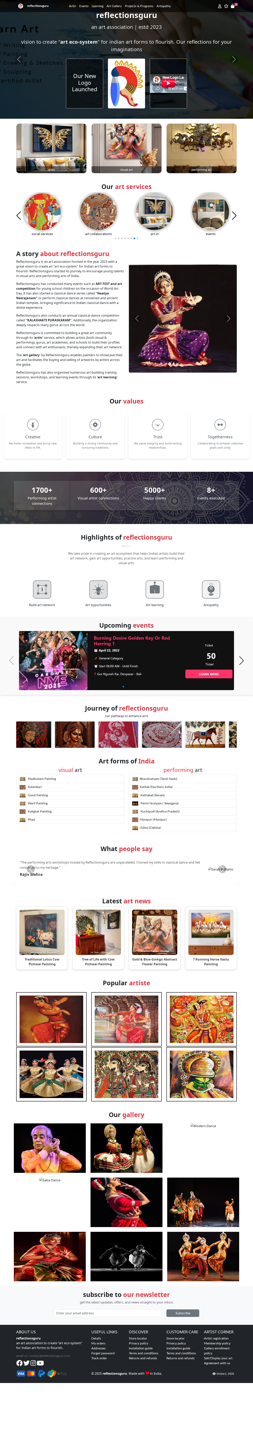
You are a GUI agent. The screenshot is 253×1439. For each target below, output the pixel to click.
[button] (123, 686)
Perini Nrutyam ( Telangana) (159, 803)
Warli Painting (37, 803)
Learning (97, 6)
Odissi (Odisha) (150, 827)
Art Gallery (114, 6)
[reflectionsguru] (20, 6)
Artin (72, 6)
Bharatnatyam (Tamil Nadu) (158, 778)
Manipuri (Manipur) (153, 819)
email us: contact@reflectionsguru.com (43, 1426)
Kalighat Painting (39, 811)
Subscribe (183, 1384)
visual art (126, 169)
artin (51, 169)
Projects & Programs (139, 6)
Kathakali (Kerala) (152, 795)
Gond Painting (37, 795)
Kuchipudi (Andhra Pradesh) (159, 811)
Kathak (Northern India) (156, 787)
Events (84, 6)
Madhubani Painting (41, 778)
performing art (202, 169)
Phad (31, 819)
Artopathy (164, 6)
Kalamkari (34, 787)
